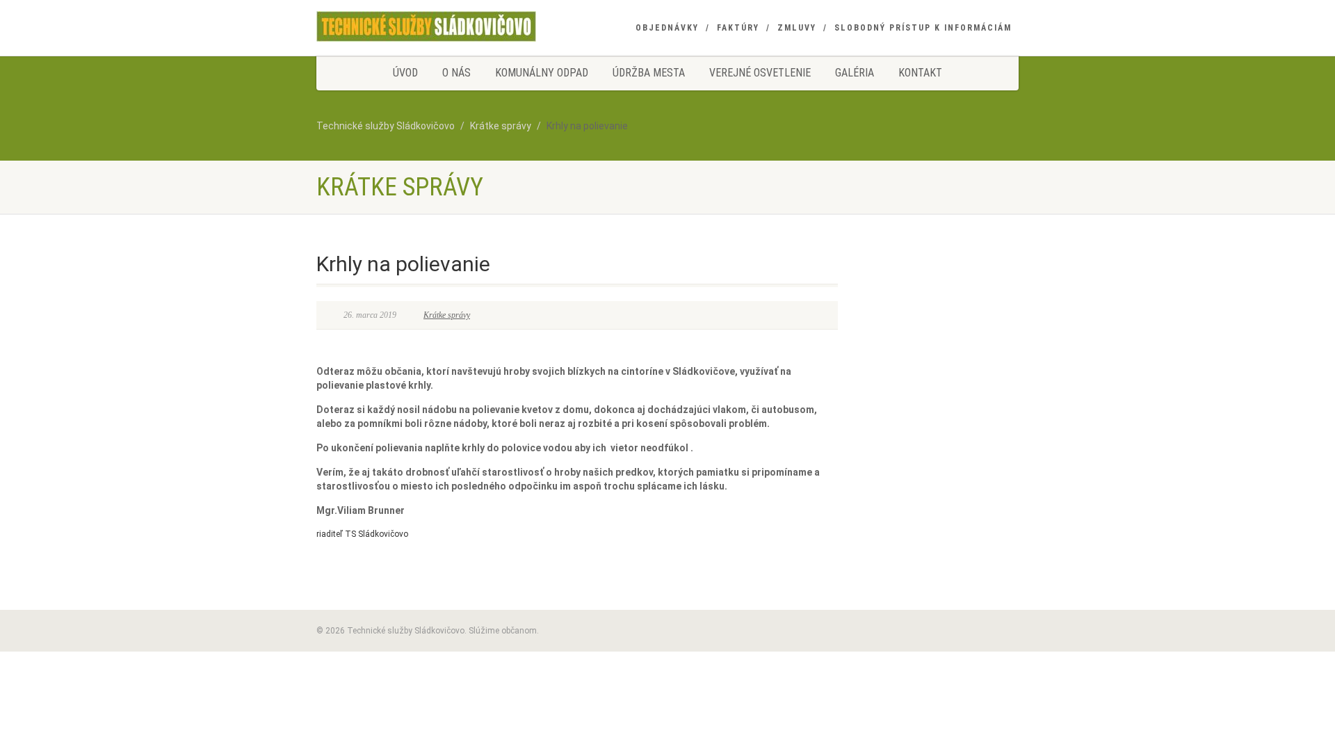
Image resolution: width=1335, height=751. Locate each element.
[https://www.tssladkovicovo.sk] (426, 26)
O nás (456, 72)
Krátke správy (446, 315)
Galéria (854, 72)
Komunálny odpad (541, 72)
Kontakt (920, 72)
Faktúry (738, 28)
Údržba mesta (649, 72)
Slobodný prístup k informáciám (923, 28)
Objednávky (667, 28)
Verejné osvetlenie (760, 72)
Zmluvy (796, 28)
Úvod (405, 72)
